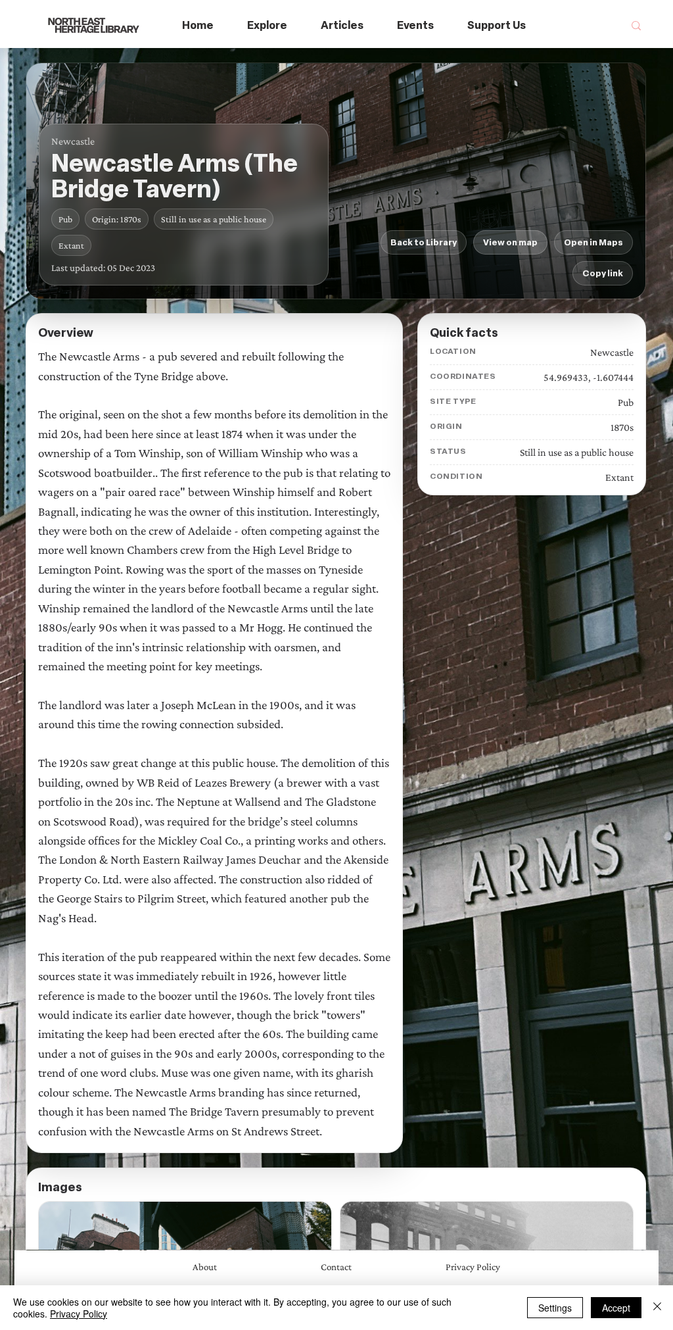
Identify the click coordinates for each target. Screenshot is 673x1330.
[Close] (657, 1307)
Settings (555, 1307)
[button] (267, 25)
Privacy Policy (78, 1313)
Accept (616, 1307)
